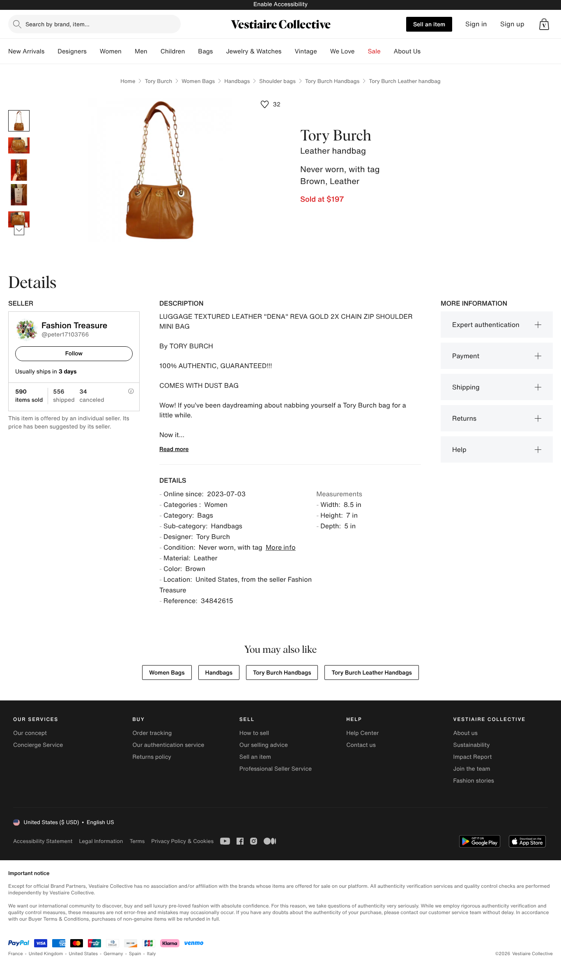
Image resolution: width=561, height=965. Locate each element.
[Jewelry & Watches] (288, 51)
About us (465, 733)
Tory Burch (158, 81)
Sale (374, 51)
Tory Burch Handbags (332, 81)
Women (111, 51)
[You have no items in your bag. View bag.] (544, 24)
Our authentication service (168, 745)
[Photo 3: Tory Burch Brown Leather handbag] (19, 170)
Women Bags (198, 81)
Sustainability (471, 745)
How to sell (254, 733)
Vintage (305, 51)
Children (173, 51)
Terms (137, 841)
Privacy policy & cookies (182, 841)
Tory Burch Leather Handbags (371, 672)
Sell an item (429, 24)
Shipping (466, 387)
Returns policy (151, 757)
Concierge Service (38, 745)
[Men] (154, 51)
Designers (72, 51)
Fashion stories (473, 780)
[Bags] (219, 51)
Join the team (471, 769)
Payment (465, 356)
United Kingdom (46, 954)
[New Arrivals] (51, 51)
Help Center (362, 733)
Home (127, 81)
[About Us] (427, 51)
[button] (544, 24)
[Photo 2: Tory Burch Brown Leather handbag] (19, 145)
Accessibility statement (42, 841)
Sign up (512, 24)
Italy (151, 954)
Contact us (361, 745)
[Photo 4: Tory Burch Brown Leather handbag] (19, 194)
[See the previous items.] (19, 110)
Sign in (476, 24)
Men (141, 51)
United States (83, 954)
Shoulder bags (277, 81)
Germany (113, 954)
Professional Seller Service (275, 769)
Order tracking (152, 733)
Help (459, 449)
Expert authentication (486, 324)
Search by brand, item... (57, 24)
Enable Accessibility (280, 4)
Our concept (30, 733)
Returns (464, 418)
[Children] (191, 51)
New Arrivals (26, 51)
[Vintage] (323, 51)
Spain (135, 954)
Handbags (237, 81)
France (15, 954)
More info (281, 547)
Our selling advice (263, 745)
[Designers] (93, 51)
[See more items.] (19, 230)
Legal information (101, 841)
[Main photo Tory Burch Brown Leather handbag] (19, 120)
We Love (342, 51)
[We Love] (361, 51)
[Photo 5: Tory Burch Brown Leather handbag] (19, 219)
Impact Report (472, 757)
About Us (407, 51)
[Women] (128, 51)
